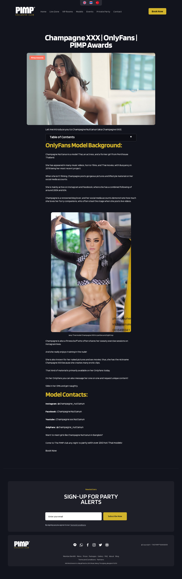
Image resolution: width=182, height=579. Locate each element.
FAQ (106, 556)
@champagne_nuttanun (71, 403)
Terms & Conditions (78, 525)
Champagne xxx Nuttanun (70, 419)
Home (43, 11)
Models (79, 11)
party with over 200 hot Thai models (101, 442)
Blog (117, 556)
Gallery (100, 556)
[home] (26, 11)
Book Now (157, 11)
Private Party (103, 11)
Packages (92, 556)
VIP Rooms (67, 11)
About (111, 556)
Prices (85, 556)
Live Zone (54, 11)
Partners (100, 560)
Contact (117, 11)
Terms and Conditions (87, 560)
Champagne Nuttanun (69, 411)
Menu (79, 556)
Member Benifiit (69, 556)
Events (89, 11)
